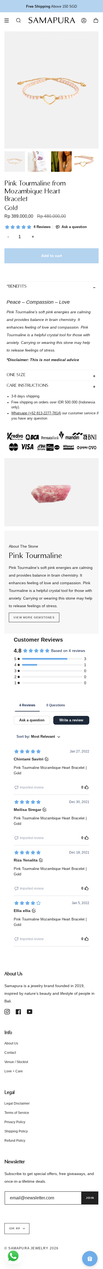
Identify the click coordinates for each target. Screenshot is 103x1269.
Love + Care (13, 1071)
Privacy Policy (14, 1122)
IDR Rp (14, 1228)
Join (90, 1197)
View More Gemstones (34, 617)
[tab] (51, 375)
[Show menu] (8, 20)
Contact (10, 1053)
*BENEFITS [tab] (17, 287)
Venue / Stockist (16, 1062)
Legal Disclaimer (17, 1103)
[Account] (84, 20)
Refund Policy (14, 1141)
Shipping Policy (16, 1131)
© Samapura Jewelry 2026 (31, 1248)
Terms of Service (16, 1113)
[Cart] (96, 20)
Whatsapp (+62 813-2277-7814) (36, 413)
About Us (11, 1043)
